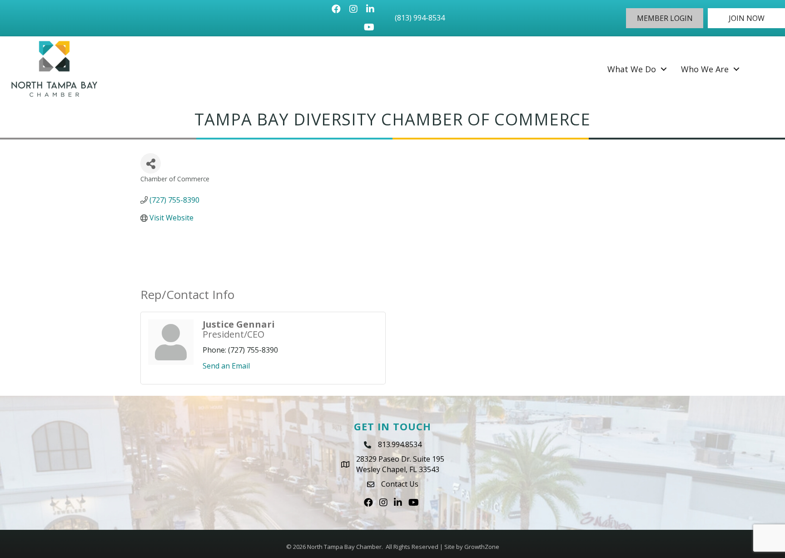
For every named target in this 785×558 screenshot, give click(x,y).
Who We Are (705, 69)
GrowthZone (481, 547)
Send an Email (226, 366)
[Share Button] (150, 163)
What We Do (631, 69)
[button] (664, 18)
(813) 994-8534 (420, 18)
